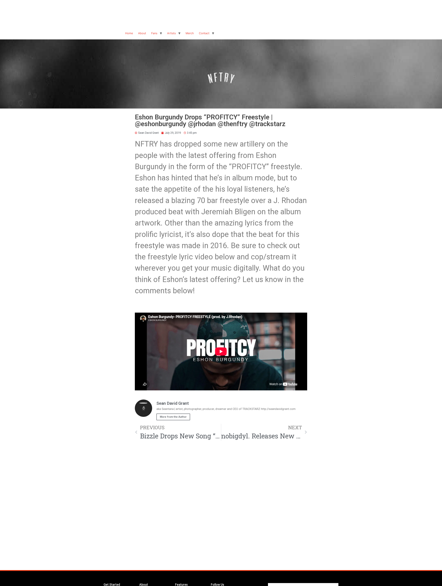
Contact (204, 33)
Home (129, 33)
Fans (154, 33)
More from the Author (173, 416)
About (142, 33)
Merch (190, 33)
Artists (171, 33)
